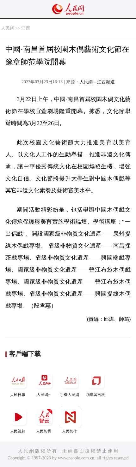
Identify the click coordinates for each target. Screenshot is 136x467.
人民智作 (69, 431)
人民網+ (43, 394)
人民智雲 (43, 431)
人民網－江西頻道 (97, 82)
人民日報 (17, 394)
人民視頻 (17, 431)
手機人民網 (69, 394)
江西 (25, 28)
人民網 (7, 28)
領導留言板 (95, 394)
